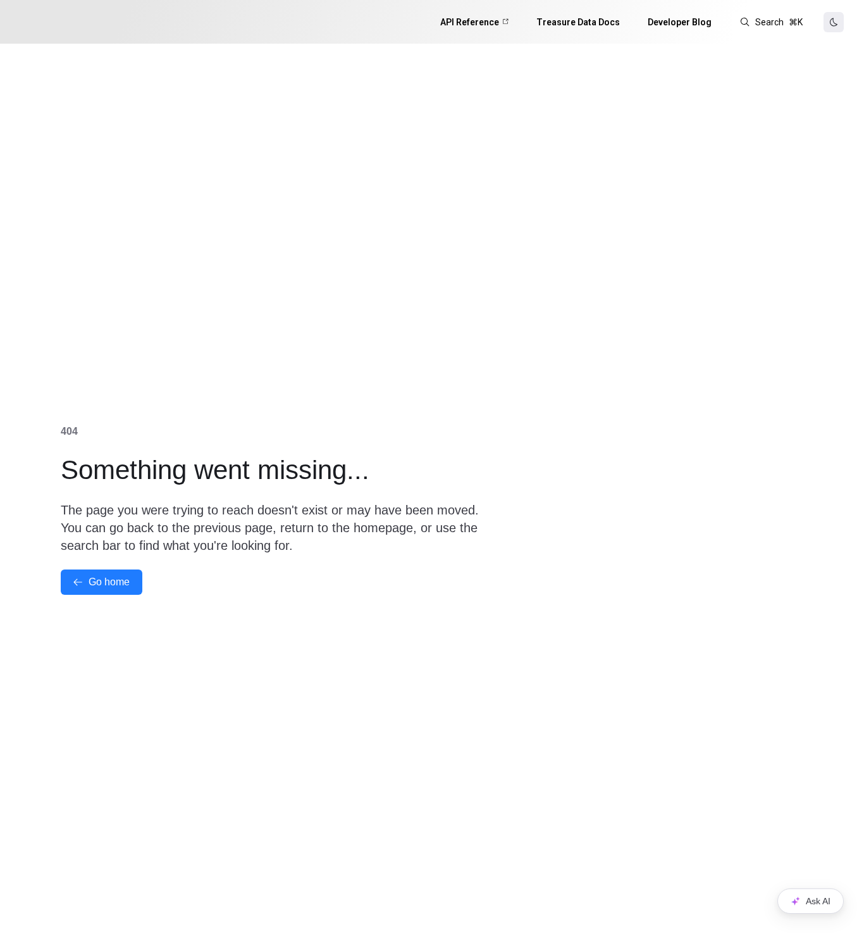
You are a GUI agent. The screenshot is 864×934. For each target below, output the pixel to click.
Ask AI (818, 901)
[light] (834, 22)
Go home (109, 581)
